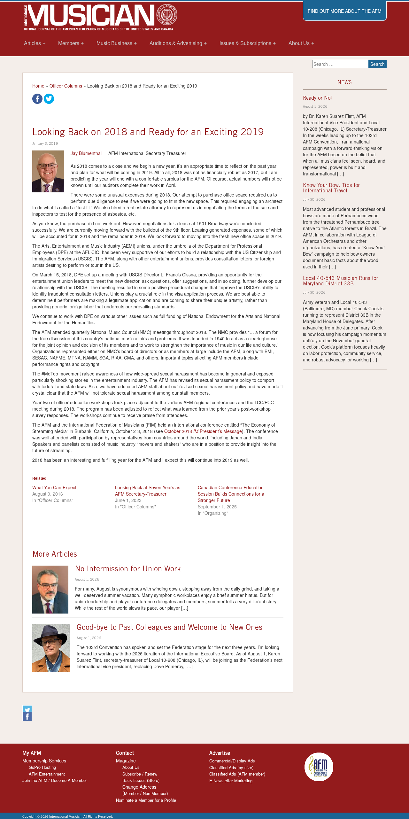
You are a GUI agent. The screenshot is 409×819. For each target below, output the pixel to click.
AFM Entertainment (47, 774)
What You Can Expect (54, 487)
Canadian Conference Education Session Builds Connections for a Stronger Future (231, 493)
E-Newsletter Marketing (230, 780)
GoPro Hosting (42, 767)
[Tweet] (49, 98)
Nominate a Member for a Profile (146, 800)
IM (195, 431)
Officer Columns (66, 85)
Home (38, 85)
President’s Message (220, 431)
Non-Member (154, 793)
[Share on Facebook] (37, 98)
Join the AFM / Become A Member (54, 780)
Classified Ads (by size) (231, 767)
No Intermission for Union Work (128, 570)
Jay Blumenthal (86, 153)
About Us (131, 767)
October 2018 (178, 431)
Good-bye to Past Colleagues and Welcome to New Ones (169, 628)
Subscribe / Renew (139, 774)
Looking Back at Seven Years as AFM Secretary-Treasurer (147, 490)
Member (131, 793)
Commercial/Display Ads (232, 761)
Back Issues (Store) (140, 780)
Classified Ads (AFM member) (237, 774)
